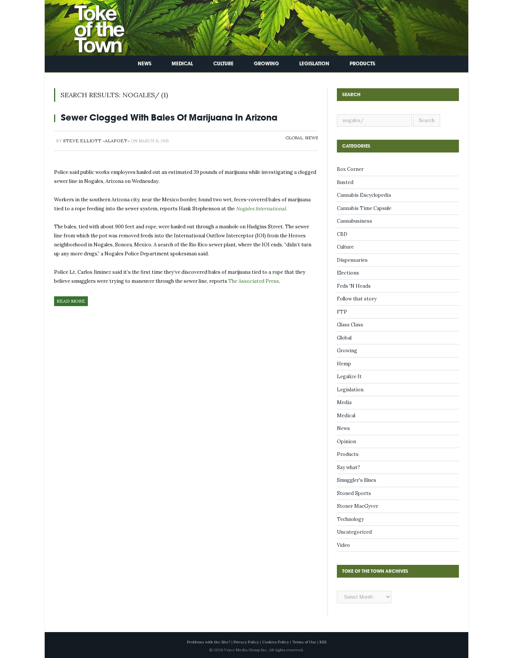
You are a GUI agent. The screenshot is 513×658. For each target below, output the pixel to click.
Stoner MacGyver (357, 506)
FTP (342, 312)
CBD (342, 234)
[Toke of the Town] (91, 26)
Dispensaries (352, 260)
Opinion (346, 441)
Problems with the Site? (208, 642)
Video (343, 545)
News (144, 63)
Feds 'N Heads (354, 286)
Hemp (344, 364)
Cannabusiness (354, 221)
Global (294, 137)
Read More (71, 301)
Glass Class (350, 324)
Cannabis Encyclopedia (364, 195)
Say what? (348, 467)
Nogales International (261, 208)
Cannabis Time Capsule (364, 208)
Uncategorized (354, 532)
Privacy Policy (246, 642)
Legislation (314, 63)
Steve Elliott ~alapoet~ (96, 140)
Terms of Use (304, 642)
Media (344, 402)
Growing (266, 63)
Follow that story (357, 299)
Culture (223, 63)
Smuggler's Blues (356, 480)
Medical (182, 63)
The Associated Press (253, 281)
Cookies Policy (275, 642)
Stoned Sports (354, 493)
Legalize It (349, 376)
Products (362, 63)
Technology (350, 519)
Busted (345, 182)
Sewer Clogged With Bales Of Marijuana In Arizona (169, 117)
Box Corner (350, 169)
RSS (323, 642)
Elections (348, 273)
